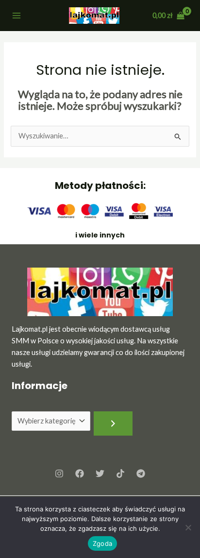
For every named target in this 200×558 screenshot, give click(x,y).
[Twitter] (100, 473)
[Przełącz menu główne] (16, 15)
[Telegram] (140, 473)
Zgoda (102, 543)
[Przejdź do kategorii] (113, 423)
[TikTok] (120, 473)
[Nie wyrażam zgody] (188, 527)
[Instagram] (59, 473)
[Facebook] (79, 473)
